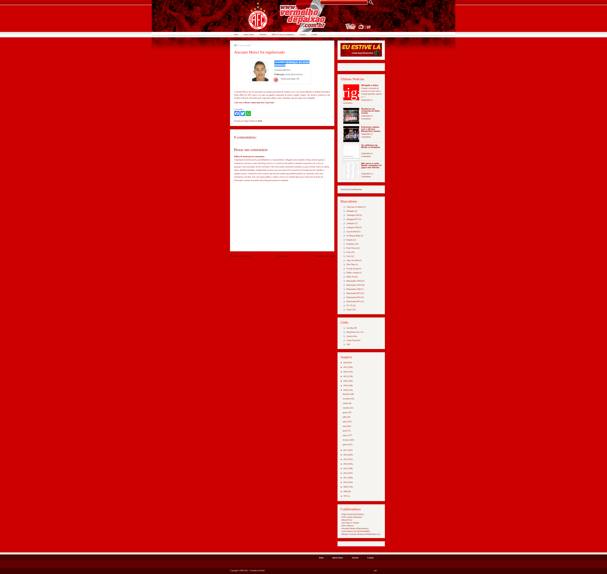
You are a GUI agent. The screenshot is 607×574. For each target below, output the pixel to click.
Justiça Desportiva (353, 340)
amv (375, 570)
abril (344, 431)
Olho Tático (350, 264)
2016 (345, 455)
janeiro (345, 444)
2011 (345, 478)
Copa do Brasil (352, 231)
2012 (345, 473)
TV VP (349, 305)
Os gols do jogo (352, 268)
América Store (351, 336)
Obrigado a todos (369, 85)
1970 (345, 496)
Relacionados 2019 (353, 285)
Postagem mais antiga (324, 256)
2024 (345, 363)
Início (236, 34)
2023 (345, 367)
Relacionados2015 (353, 293)
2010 (345, 482)
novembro (347, 399)
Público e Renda (352, 273)
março (345, 435)
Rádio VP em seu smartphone (283, 34)
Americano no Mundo (354, 207)
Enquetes (349, 240)
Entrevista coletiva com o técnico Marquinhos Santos (370, 129)
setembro (346, 408)
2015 (345, 459)
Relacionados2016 (353, 297)
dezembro (346, 394)
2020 (345, 381)
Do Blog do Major (353, 236)
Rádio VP (350, 277)
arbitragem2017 (352, 219)
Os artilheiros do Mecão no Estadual (370, 146)
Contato (314, 34)
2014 (345, 464)
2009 (345, 487)
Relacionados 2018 (353, 281)
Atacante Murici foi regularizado (259, 52)
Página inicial (283, 256)
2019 (345, 385)
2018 (345, 390)
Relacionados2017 (353, 301)
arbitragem (350, 211)
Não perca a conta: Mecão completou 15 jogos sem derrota (371, 165)
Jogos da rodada (352, 260)
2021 (345, 376)
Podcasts (263, 34)
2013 (345, 468)
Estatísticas (350, 244)
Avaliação (350, 223)
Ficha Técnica (351, 248)
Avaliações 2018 (352, 227)
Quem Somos (249, 34)
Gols (348, 256)
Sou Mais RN (351, 328)
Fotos (348, 252)
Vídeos (349, 310)
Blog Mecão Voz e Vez (355, 332)
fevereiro (346, 440)
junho (345, 422)
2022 (345, 372)
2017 (345, 450)
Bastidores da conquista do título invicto (370, 111)
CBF (348, 344)
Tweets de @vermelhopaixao (351, 189)
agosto (345, 412)
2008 (345, 491)
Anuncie (303, 34)
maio (345, 426)
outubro (346, 403)
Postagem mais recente (240, 256)
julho (345, 417)
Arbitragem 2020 (352, 215)
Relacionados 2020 (353, 289)
